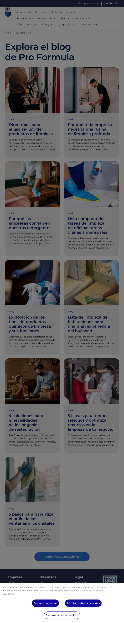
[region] (62, 603)
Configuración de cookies (62, 615)
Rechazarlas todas (45, 603)
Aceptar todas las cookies (83, 603)
